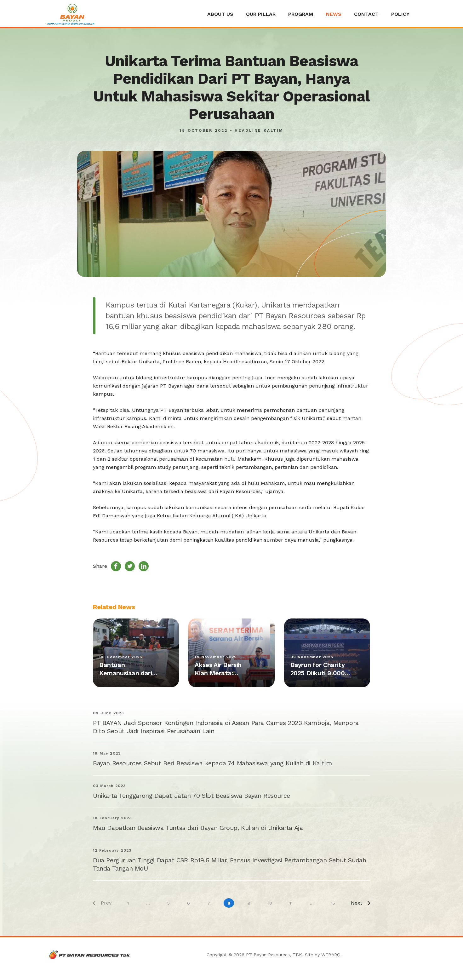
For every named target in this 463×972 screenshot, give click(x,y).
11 (291, 903)
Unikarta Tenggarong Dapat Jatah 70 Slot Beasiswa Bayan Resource (191, 795)
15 (333, 903)
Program (300, 14)
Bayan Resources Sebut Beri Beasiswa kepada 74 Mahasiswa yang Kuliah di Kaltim (212, 763)
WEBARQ (330, 954)
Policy (400, 14)
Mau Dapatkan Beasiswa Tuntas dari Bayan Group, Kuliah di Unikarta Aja (198, 827)
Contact (366, 14)
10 (270, 903)
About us (220, 14)
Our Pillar (261, 14)
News (333, 14)
